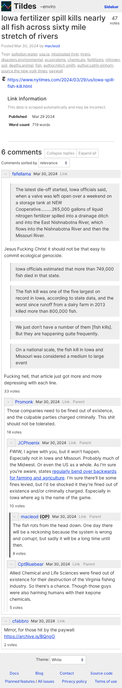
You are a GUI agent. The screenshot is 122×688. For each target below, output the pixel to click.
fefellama (21, 174)
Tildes (25, 6)
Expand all (87, 153)
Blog (39, 673)
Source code (101, 673)
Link (64, 173)
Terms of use (106, 681)
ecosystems (55, 59)
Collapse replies (60, 153)
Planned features (20, 681)
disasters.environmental (22, 59)
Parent (78, 401)
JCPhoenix (29, 443)
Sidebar (111, 6)
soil (4, 65)
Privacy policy (74, 681)
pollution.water (24, 54)
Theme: (42, 659)
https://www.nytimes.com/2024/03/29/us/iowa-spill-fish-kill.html (61, 83)
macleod (52, 45)
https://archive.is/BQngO (29, 636)
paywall (56, 70)
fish (38, 65)
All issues (46, 681)
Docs (14, 673)
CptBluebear (30, 564)
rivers (85, 54)
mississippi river (65, 54)
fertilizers (95, 59)
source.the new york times (24, 70)
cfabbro (20, 621)
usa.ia (44, 54)
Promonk (24, 402)
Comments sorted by (19, 162)
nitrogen (112, 59)
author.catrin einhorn (95, 65)
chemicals (76, 59)
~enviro (47, 6)
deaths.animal (21, 65)
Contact (67, 673)
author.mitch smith (59, 65)
